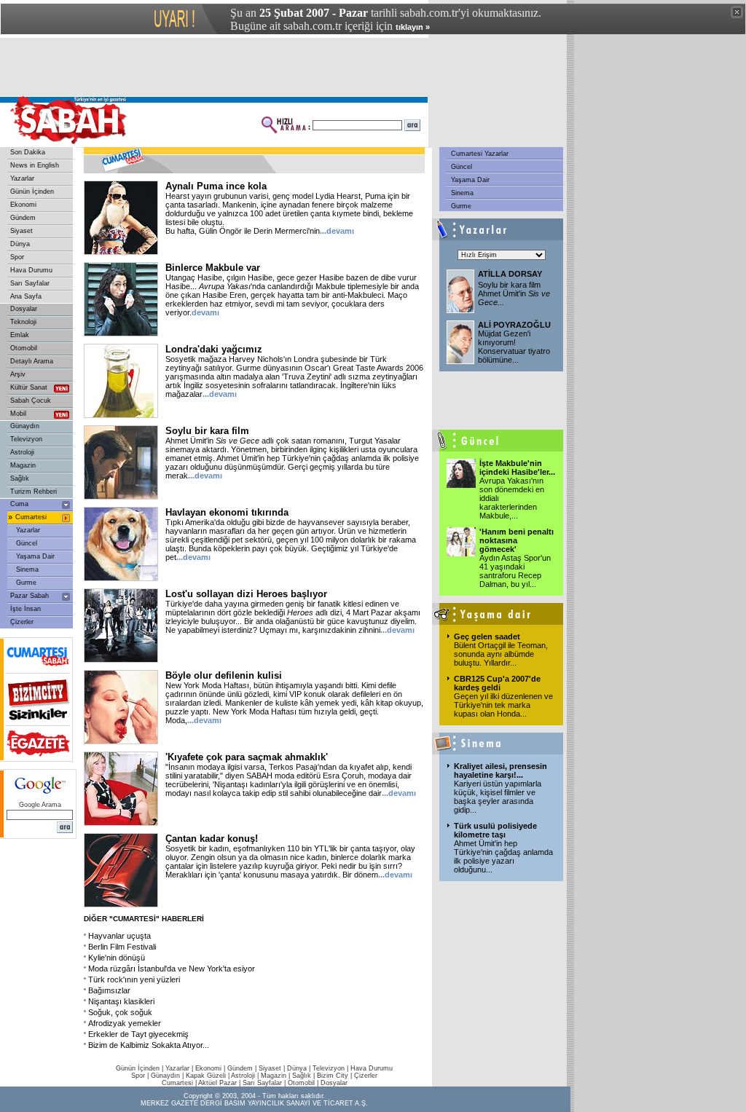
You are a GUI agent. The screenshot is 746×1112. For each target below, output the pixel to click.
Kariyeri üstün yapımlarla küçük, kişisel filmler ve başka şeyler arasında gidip (497, 796)
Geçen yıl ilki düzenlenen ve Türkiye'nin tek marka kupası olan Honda (503, 705)
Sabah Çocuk (30, 400)
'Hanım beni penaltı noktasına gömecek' (516, 540)
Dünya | (300, 1068)
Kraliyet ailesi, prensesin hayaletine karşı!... (500, 770)
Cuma (19, 504)
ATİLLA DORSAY (510, 273)
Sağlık (19, 478)
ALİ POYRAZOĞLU (514, 324)
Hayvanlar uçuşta (119, 935)
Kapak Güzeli (206, 1075)
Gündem (23, 217)
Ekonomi (23, 204)
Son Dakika (27, 152)
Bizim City (332, 1075)
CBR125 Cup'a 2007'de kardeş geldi (497, 683)
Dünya (20, 244)
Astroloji (22, 452)
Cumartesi (31, 517)
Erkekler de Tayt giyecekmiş (138, 1034)
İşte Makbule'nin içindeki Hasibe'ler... (517, 467)
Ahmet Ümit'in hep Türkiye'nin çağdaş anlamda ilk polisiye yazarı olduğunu (503, 856)
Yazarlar (22, 178)
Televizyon (26, 439)
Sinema (27, 569)
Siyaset (21, 230)
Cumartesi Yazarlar (479, 153)
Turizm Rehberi (33, 491)
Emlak (19, 335)
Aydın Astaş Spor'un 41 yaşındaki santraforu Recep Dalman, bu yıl (515, 570)
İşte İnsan (25, 608)
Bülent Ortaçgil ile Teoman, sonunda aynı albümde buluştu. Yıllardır (501, 654)
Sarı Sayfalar (30, 283)
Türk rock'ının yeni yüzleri (134, 979)
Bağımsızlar (109, 990)
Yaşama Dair (35, 556)
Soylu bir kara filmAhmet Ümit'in (514, 293)
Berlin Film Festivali (122, 946)
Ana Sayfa (26, 296)
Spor (17, 257)
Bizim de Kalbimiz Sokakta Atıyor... (148, 1045)
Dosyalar (23, 308)
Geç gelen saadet (487, 636)
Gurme (26, 582)
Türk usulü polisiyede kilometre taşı (495, 830)
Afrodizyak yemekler (124, 1023)
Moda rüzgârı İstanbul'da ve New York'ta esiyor (171, 968)
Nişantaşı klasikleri (121, 1001)
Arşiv (17, 374)
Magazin (23, 465)
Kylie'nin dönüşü (116, 957)
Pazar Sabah (29, 595)
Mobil (18, 413)
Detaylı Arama (31, 361)
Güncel (26, 543)
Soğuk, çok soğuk (120, 1012)
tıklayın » (413, 27)
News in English (34, 165)
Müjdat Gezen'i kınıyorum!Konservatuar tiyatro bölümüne (514, 346)
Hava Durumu (31, 270)
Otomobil (23, 348)
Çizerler (22, 622)
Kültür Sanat (28, 387)
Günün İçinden (32, 191)
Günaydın (24, 426)
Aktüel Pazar (217, 1083)
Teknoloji (23, 322)
